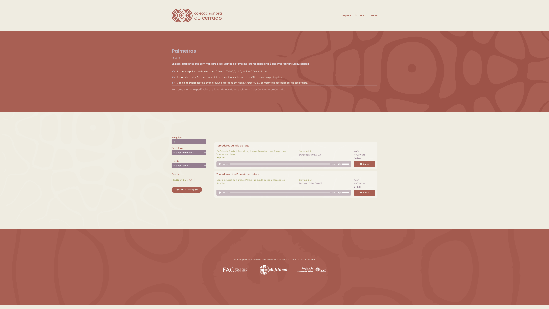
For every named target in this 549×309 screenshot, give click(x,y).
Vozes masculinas (225, 154)
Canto (219, 180)
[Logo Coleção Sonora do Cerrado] (197, 9)
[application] (283, 164)
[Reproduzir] (220, 164)
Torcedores (280, 151)
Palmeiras (243, 151)
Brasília (220, 157)
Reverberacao (265, 151)
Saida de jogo (264, 180)
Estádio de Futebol (226, 151)
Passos (253, 151)
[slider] (346, 163)
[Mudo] (339, 164)
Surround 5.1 (180, 179)
